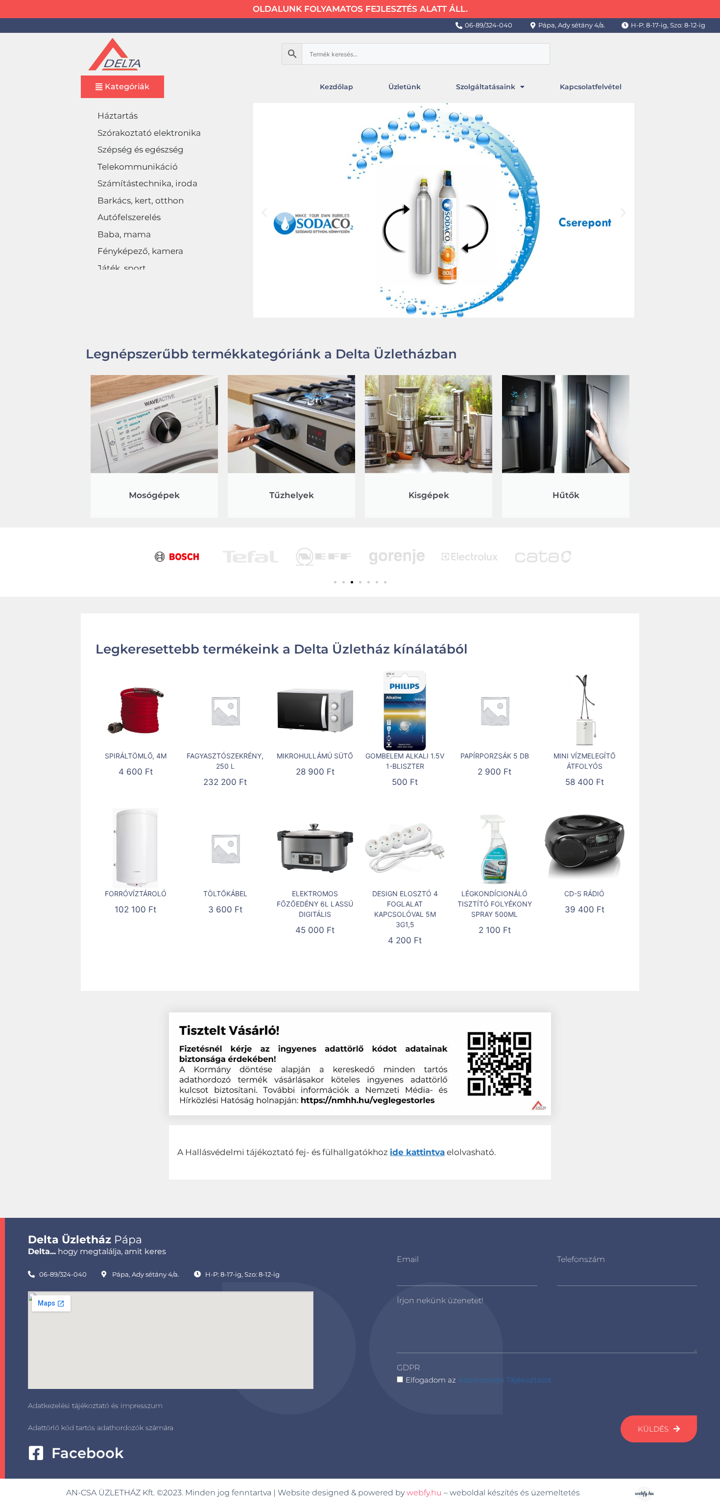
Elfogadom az (479, 1380)
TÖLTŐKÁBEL (225, 893)
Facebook (87, 1453)
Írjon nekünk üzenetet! (440, 1300)
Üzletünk (404, 86)
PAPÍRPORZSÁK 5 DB (494, 756)
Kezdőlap (336, 86)
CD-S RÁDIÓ (584, 893)
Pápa (85, 1239)
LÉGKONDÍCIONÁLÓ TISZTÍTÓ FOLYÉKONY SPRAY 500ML (494, 903)
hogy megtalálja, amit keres (97, 1251)
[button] (264, 212)
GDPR (408, 1367)
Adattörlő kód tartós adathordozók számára (100, 1427)
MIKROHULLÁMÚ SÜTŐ (315, 756)
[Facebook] (36, 1453)
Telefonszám (581, 1259)
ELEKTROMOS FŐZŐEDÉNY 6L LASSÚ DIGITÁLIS (315, 903)
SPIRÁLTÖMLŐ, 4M (136, 756)
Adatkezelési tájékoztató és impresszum (95, 1405)
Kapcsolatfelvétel (591, 86)
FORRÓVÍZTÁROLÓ (136, 893)
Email (408, 1259)
